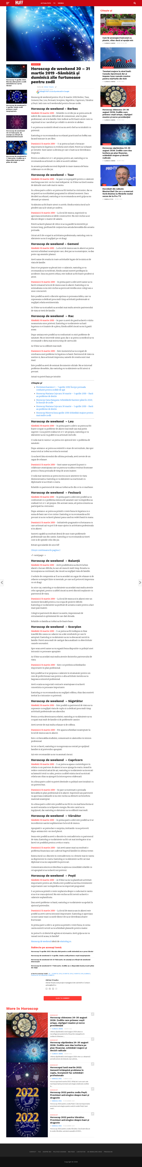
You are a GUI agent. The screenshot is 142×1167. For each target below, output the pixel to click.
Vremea (61, 3)
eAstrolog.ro (65, 941)
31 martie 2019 (78, 973)
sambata (51, 975)
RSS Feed (71, 1152)
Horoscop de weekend (41, 941)
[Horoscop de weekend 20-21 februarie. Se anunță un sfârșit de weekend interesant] (16, 128)
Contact (33, 1152)
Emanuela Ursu (57, 1078)
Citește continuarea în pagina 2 (45, 550)
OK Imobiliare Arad (94, 1152)
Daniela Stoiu (108, 199)
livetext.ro (81, 1152)
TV (54, 3)
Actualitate (46, 3)
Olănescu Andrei (57, 1029)
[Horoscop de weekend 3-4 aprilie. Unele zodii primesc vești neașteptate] (16, 103)
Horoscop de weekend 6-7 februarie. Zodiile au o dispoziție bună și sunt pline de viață (16, 159)
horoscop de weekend (39, 975)
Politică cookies (59, 1152)
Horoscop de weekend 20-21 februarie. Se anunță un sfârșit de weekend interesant (15, 134)
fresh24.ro (108, 1152)
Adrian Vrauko (49, 87)
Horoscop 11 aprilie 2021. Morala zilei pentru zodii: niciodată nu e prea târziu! (16, 83)
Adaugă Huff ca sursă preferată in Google (54, 91)
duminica (87, 973)
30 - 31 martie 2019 (55, 973)
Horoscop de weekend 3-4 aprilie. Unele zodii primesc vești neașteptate (16, 108)
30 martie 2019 (67, 973)
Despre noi (47, 1152)
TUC (39, 1152)
